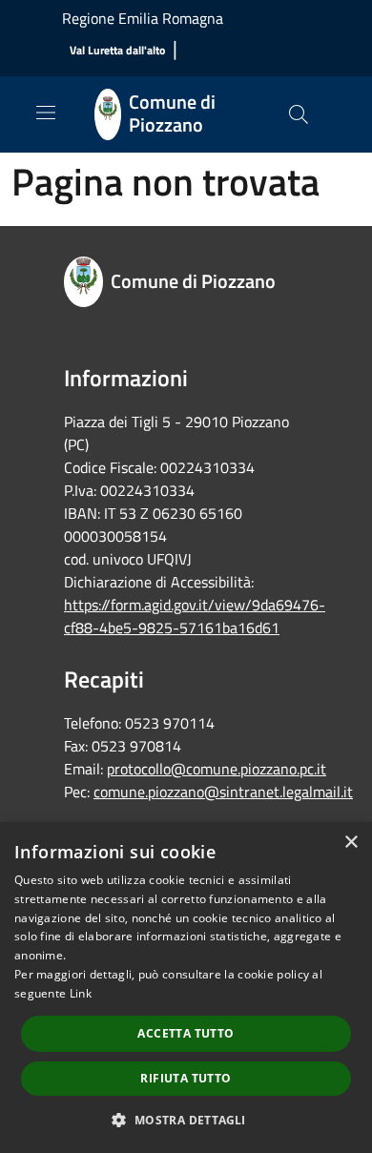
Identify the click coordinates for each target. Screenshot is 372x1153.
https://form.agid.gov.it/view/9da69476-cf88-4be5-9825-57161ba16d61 (194, 616)
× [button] (350, 842)
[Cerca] (298, 114)
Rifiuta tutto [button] (185, 1078)
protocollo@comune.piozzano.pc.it (216, 768)
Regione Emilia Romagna (142, 18)
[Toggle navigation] (45, 112)
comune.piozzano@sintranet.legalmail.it (223, 791)
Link (81, 993)
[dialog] (186, 987)
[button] (185, 1119)
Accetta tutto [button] (185, 1033)
